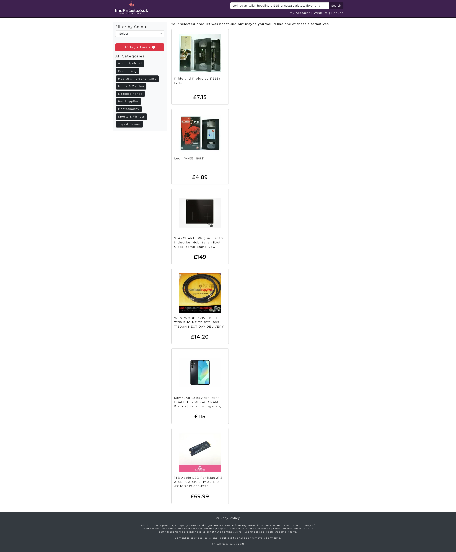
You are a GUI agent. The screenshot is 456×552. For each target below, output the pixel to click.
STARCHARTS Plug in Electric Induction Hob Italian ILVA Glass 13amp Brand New (199, 242)
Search (336, 5)
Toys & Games (129, 124)
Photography (128, 109)
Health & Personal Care (137, 78)
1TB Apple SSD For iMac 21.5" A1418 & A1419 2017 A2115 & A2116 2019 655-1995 (199, 482)
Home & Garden (131, 86)
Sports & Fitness (131, 116)
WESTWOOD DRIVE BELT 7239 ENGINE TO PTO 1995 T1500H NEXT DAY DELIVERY (199, 322)
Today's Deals (138, 47)
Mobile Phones (130, 93)
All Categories (130, 56)
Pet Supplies (128, 101)
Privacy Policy (228, 518)
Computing (127, 71)
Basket (337, 13)
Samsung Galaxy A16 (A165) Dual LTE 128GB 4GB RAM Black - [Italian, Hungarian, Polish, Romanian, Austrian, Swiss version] (198, 406)
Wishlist (321, 13)
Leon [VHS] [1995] (189, 158)
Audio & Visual (130, 63)
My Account (300, 13)
